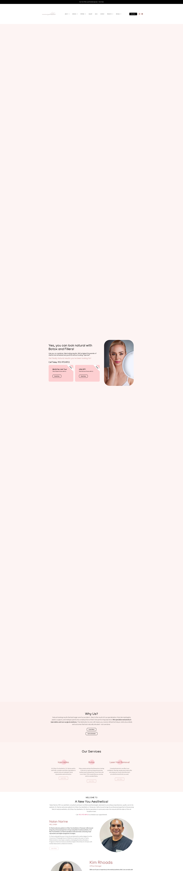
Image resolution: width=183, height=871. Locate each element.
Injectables (63, 762)
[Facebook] (142, 14)
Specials (118, 13)
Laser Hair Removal (120, 762)
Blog (96, 13)
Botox (91, 762)
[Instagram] (139, 14)
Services (74, 13)
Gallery (90, 13)
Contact (102, 13)
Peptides (82, 13)
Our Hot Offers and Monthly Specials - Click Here (91, 1)
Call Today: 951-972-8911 (59, 362)
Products (109, 13)
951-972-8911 (83, 814)
